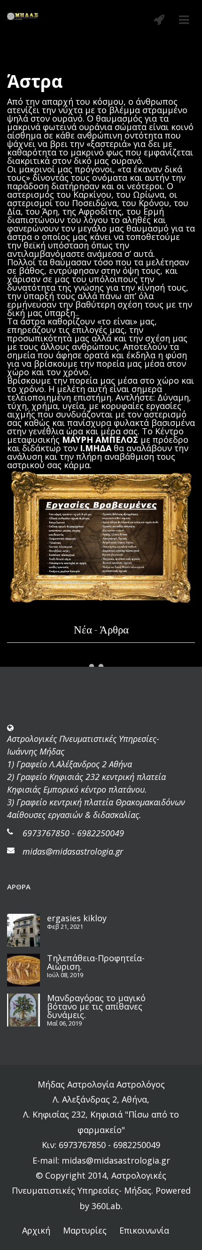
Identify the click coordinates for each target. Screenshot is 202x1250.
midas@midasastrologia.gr (73, 851)
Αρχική (36, 1230)
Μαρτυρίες (85, 1230)
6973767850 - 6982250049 (73, 833)
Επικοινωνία (144, 1230)
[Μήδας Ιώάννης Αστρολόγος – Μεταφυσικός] (23, 15)
